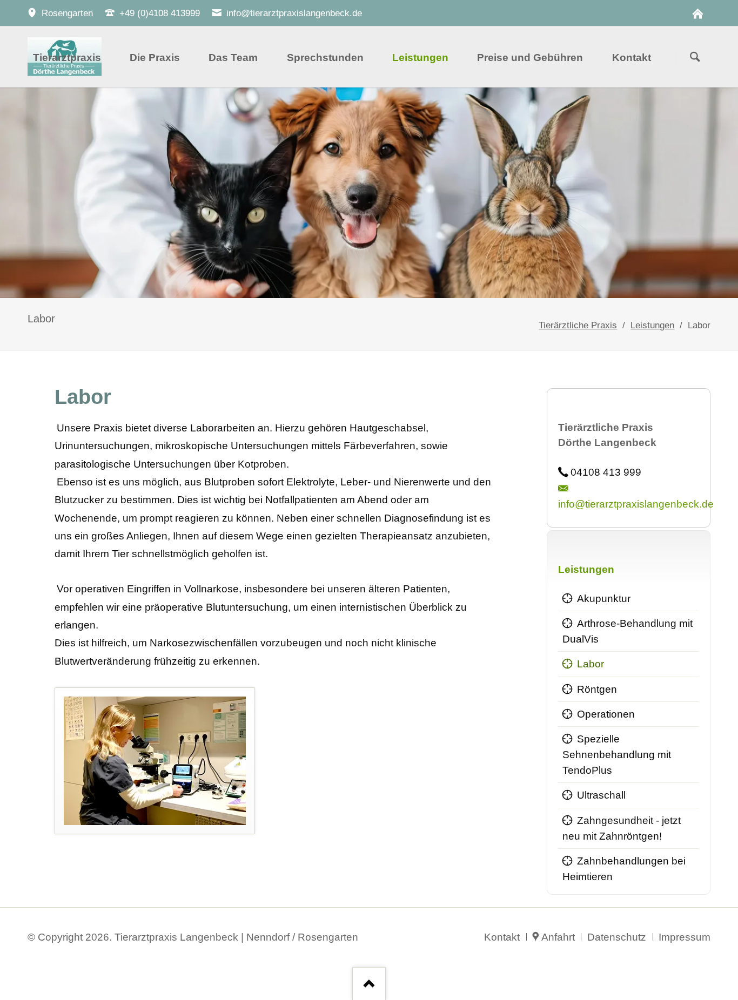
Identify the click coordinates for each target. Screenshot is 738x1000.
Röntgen (597, 689)
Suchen (694, 57)
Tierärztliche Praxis (578, 325)
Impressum (684, 937)
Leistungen (652, 325)
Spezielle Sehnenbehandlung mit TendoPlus (616, 754)
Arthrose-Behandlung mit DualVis (627, 631)
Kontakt (502, 937)
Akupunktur (603, 598)
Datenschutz (616, 937)
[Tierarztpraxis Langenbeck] (697, 13)
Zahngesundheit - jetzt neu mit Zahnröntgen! (621, 828)
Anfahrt (557, 937)
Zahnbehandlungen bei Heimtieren (624, 868)
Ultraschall (601, 795)
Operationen (606, 714)
